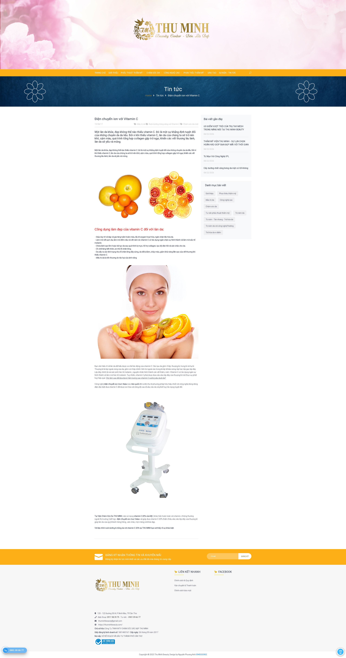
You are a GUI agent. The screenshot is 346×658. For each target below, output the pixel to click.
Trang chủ (100, 73)
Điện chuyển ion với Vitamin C (116, 119)
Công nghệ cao (172, 73)
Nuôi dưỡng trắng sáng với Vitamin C (164, 124)
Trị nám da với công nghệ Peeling (220, 226)
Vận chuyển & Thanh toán (185, 585)
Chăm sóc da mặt (190, 124)
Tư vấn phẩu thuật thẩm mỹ (217, 213)
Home (148, 95)
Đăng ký (245, 556)
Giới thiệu (113, 73)
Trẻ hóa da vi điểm (213, 232)
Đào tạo (212, 73)
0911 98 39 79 (113, 617)
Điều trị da (141, 124)
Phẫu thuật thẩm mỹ (131, 73)
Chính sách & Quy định (183, 580)
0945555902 (201, 654)
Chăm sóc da (153, 73)
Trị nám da (239, 213)
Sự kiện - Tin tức (227, 73)
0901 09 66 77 (134, 617)
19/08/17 (99, 124)
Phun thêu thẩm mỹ (194, 73)
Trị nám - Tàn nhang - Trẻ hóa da (219, 219)
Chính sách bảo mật (182, 590)
